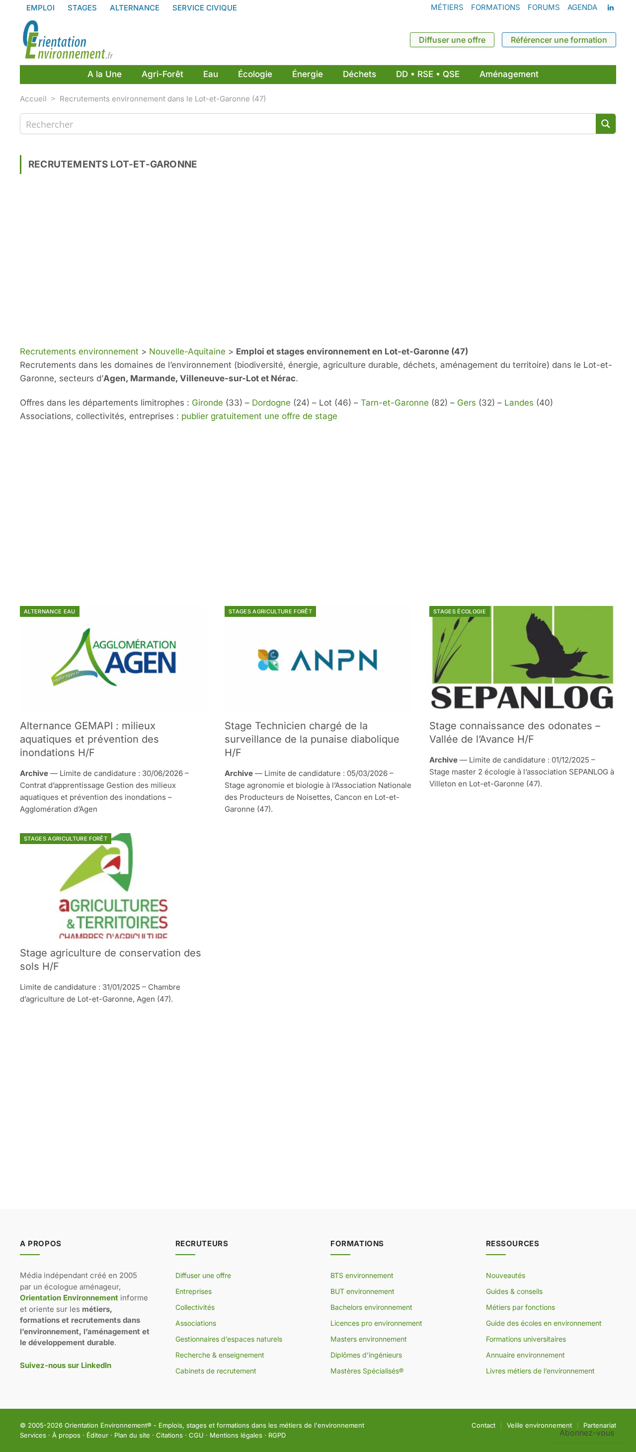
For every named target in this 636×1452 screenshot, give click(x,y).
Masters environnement (368, 1339)
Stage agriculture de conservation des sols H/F (110, 959)
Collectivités (195, 1307)
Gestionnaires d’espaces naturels (228, 1339)
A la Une (104, 74)
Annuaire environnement (525, 1355)
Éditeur (97, 1435)
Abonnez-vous (586, 1433)
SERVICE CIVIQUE (204, 7)
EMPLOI (40, 7)
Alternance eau (50, 611)
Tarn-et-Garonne (395, 403)
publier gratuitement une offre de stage (259, 416)
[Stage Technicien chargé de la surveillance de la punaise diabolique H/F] (318, 658)
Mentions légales (236, 1435)
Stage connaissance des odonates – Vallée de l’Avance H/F (514, 732)
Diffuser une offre (452, 40)
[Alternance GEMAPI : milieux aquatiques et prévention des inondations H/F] (113, 658)
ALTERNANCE (134, 7)
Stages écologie (459, 611)
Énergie (307, 74)
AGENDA (582, 7)
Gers (466, 403)
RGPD (277, 1435)
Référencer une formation (559, 40)
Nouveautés (505, 1275)
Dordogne (271, 403)
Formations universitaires (526, 1339)
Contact (483, 1425)
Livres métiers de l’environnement (540, 1371)
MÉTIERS (447, 7)
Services (33, 1435)
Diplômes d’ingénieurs (366, 1355)
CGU (196, 1435)
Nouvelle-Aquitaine (187, 351)
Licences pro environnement (376, 1323)
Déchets (359, 74)
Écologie (255, 74)
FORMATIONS (495, 7)
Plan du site (132, 1435)
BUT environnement (362, 1291)
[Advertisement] (318, 263)
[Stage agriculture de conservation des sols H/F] (113, 886)
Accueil (33, 98)
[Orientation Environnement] (67, 40)
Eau (210, 74)
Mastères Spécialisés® (366, 1371)
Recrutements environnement (79, 351)
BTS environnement (362, 1275)
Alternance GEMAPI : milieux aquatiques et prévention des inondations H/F (89, 739)
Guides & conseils (514, 1291)
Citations (169, 1435)
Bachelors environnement (371, 1307)
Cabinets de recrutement (215, 1371)
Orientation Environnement (106, 1425)
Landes (519, 403)
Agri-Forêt (162, 74)
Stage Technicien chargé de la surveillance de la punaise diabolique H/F (312, 739)
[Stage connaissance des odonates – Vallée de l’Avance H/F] (522, 658)
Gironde (207, 403)
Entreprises (193, 1291)
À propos (66, 1435)
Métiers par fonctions (520, 1307)
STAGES (82, 7)
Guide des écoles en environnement (544, 1323)
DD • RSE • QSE (428, 74)
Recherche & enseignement (219, 1355)
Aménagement (509, 74)
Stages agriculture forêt (270, 611)
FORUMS (544, 7)
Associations (195, 1323)
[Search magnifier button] (606, 124)
